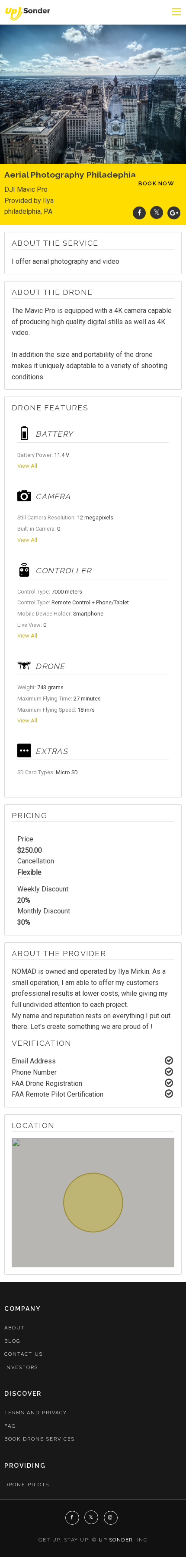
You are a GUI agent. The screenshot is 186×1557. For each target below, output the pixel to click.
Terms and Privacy (35, 1413)
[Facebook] (139, 213)
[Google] (174, 213)
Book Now (156, 183)
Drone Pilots (26, 1485)
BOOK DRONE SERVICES (39, 1439)
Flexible (29, 872)
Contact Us (23, 1354)
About (14, 1328)
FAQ (10, 1426)
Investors (21, 1367)
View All (27, 466)
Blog (12, 1341)
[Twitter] (156, 213)
